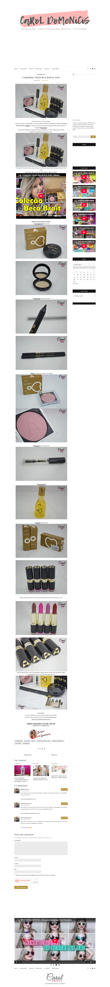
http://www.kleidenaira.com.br (28, 799)
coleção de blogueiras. (58, 741)
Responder (64, 789)
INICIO (16, 68)
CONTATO (47, 68)
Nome (16, 857)
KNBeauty (23, 789)
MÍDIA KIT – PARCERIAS (35, 68)
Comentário (17, 840)
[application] (55, 941)
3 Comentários (44, 80)
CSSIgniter (62, 983)
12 (84, 274)
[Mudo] (91, 962)
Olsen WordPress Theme (51, 983)
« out (74, 283)
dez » (77, 283)
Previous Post (27, 755)
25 (80, 279)
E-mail (16, 863)
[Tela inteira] (93, 962)
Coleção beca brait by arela (43, 741)
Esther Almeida (24, 817)
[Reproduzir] (16, 962)
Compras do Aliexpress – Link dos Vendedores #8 (40, 778)
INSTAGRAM (55, 68)
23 (74, 279)
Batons (38, 522)
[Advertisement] (55, 51)
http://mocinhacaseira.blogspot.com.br (30, 813)
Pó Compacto (39, 223)
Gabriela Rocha (24, 803)
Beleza (33, 741)
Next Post (54, 755)
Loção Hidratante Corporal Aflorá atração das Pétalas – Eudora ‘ (21, 779)
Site (15, 869)
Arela (27, 125)
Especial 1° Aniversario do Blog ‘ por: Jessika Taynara (59, 776)
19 (84, 277)
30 (74, 281)
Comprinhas (18, 743)
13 (87, 274)
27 (87, 279)
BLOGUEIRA (23, 68)
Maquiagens (26, 743)
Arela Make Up (18, 741)
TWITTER (52, 723)
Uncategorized (41, 74)
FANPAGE (30, 723)
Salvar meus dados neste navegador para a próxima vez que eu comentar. (35, 875)
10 (77, 274)
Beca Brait (27, 741)
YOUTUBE (45, 723)
